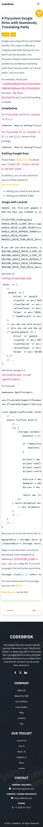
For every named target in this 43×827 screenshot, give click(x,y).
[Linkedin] (25, 672)
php (13, 34)
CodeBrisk (8, 4)
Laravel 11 (21, 740)
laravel (5, 34)
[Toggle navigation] (38, 4)
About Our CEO (22, 695)
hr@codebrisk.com (23, 798)
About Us (21, 690)
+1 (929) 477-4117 (23, 807)
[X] (20, 672)
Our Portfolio (22, 701)
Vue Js (21, 746)
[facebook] (15, 672)
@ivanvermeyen (10, 184)
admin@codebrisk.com (23, 788)
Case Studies (21, 707)
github (18, 585)
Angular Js (21, 757)
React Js (21, 751)
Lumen (21, 768)
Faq (21, 723)
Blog (21, 712)
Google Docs (22, 159)
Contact (21, 718)
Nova (21, 762)
